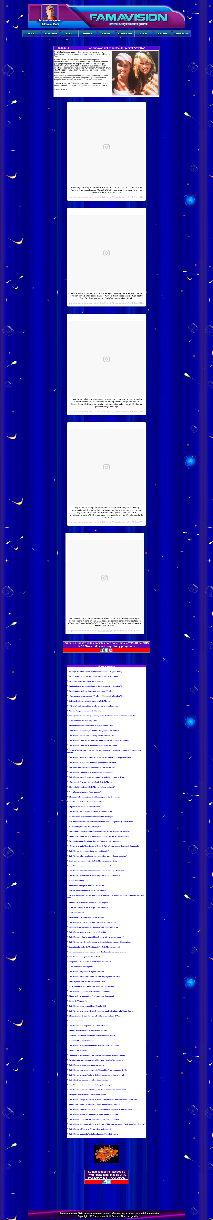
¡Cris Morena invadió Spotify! (81, 967)
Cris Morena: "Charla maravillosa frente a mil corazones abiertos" (96, 937)
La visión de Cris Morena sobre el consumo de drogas (91, 816)
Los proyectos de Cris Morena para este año (87, 981)
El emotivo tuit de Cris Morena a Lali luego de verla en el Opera (95, 1016)
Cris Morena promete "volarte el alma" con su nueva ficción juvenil (96, 1075)
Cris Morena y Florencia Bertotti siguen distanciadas (90, 1129)
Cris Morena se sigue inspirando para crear (87, 1065)
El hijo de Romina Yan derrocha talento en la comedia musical (94, 1104)
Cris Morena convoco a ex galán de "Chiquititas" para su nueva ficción (98, 1070)
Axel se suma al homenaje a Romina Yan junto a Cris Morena (94, 730)
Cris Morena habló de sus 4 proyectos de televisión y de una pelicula (96, 777)
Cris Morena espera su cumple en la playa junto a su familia (93, 1114)
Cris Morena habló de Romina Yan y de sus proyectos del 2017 (94, 976)
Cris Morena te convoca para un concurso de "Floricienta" (93, 922)
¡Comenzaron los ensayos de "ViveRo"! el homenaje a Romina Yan (96, 696)
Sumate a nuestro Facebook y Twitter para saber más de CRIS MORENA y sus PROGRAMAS (106, 1174)
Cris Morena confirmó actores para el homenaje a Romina (93, 745)
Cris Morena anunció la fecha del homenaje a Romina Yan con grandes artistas (101, 757)
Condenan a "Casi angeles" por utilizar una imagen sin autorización (97, 1055)
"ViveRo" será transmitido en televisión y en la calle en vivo (93, 706)
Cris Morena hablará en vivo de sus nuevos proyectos (90, 866)
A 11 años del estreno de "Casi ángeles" (85, 792)
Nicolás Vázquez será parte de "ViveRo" (85, 711)
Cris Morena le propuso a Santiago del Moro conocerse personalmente (97, 1090)
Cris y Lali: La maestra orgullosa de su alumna (88, 1080)
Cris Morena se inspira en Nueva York (84, 957)
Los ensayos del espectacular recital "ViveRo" (116, 48)
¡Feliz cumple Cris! (76, 912)
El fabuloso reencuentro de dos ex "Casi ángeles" (89, 902)
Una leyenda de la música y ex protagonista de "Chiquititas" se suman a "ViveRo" (102, 716)
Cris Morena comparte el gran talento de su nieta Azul (91, 772)
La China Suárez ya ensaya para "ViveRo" (86, 681)
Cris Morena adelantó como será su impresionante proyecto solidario (97, 871)
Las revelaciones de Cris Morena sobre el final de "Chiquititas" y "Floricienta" (101, 821)
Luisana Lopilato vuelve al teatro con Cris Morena (90, 701)
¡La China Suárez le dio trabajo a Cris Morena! (88, 907)
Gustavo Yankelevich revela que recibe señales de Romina (92, 1035)
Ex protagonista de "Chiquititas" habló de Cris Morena (91, 986)
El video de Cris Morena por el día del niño (86, 917)
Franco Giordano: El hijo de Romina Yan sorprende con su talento (96, 841)
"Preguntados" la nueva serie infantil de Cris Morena (91, 782)
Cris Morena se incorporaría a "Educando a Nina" (90, 1026)
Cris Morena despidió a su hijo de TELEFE (86, 971)
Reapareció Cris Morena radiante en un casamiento (90, 962)
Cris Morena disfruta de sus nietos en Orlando (87, 802)
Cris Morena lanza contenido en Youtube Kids (87, 1006)
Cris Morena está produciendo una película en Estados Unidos (94, 1045)
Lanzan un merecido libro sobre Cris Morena (87, 890)
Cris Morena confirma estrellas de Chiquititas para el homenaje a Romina (99, 740)
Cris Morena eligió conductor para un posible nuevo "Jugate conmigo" (98, 856)
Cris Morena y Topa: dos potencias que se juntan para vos (92, 762)
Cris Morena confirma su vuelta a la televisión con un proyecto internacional (100, 1109)
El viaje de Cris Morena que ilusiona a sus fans (88, 1031)
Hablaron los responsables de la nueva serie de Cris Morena (93, 927)
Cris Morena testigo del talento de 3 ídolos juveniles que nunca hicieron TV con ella (103, 1099)
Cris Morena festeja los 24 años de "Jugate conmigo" (90, 1085)
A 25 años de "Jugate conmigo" (82, 1040)
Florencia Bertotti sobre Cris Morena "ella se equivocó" (92, 787)
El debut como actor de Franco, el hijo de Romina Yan (91, 725)
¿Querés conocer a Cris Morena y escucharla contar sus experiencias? (97, 952)
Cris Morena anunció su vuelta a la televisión (87, 932)
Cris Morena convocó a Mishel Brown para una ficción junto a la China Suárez (101, 1011)
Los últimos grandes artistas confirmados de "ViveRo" (91, 691)
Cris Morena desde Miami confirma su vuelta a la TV (90, 812)
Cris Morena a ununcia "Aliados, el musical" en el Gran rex (93, 1134)
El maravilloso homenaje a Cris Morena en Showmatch (91, 996)
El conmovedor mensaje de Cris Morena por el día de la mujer (94, 797)
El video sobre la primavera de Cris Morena (87, 885)
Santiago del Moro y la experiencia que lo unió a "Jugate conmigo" (96, 671)
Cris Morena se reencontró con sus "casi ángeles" (89, 851)
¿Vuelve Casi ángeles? (78, 1050)
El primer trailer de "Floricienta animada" (86, 807)
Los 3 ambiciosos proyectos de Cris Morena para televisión (93, 861)
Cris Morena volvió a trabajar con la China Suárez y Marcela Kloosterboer (100, 942)
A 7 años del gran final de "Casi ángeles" (85, 826)
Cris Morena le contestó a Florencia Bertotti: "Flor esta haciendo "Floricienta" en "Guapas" (107, 1124)
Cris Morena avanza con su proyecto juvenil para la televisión (94, 876)
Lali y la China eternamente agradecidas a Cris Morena (92, 767)
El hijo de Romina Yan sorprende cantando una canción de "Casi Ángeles (99, 836)
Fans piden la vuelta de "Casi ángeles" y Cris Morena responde (94, 947)
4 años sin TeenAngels (78, 1001)
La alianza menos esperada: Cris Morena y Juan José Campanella (96, 1060)
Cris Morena (105, 197)
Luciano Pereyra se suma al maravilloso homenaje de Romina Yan (96, 686)
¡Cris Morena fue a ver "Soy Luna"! (83, 721)
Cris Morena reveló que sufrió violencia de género (89, 991)
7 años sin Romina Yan (78, 880)
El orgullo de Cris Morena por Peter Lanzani (87, 1095)
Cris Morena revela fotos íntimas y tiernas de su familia (91, 735)
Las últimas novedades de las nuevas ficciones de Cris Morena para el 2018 (99, 831)
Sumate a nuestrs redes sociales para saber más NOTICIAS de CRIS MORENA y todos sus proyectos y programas (106, 645)
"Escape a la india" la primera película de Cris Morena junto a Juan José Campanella (104, 846)
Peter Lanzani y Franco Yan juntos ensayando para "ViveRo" (94, 676)
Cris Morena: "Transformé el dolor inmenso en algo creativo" (94, 1119)
